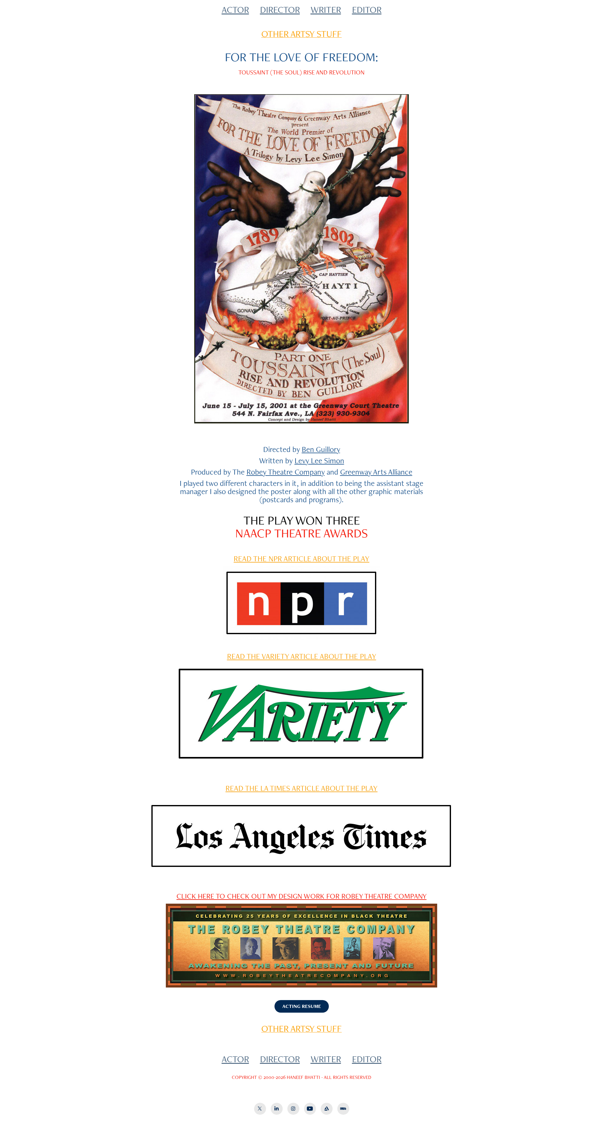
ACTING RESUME (301, 1006)
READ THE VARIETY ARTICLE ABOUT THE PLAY (301, 656)
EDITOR (367, 9)
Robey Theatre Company (286, 472)
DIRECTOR (280, 9)
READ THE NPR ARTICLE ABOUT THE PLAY (301, 558)
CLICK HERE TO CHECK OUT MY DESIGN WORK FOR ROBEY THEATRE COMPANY (301, 896)
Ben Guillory (321, 449)
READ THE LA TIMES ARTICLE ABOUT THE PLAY (301, 788)
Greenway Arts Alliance (376, 472)
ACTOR (235, 9)
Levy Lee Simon (319, 460)
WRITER (326, 9)
